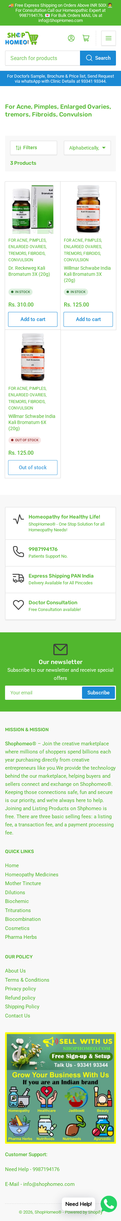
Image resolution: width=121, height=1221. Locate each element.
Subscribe (98, 693)
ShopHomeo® (48, 1212)
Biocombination (23, 919)
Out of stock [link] (33, 467)
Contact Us (17, 1016)
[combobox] (60, 58)
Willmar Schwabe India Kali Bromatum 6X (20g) (31, 422)
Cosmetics (17, 928)
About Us (15, 971)
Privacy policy (20, 989)
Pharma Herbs (21, 937)
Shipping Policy (22, 1007)
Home (12, 865)
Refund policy (20, 998)
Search (103, 58)
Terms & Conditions (27, 980)
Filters (30, 147)
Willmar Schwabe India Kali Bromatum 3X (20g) (87, 274)
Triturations (18, 910)
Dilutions (15, 893)
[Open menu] (108, 38)
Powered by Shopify (84, 1212)
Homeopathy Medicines (31, 875)
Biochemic (17, 901)
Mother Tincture (23, 883)
